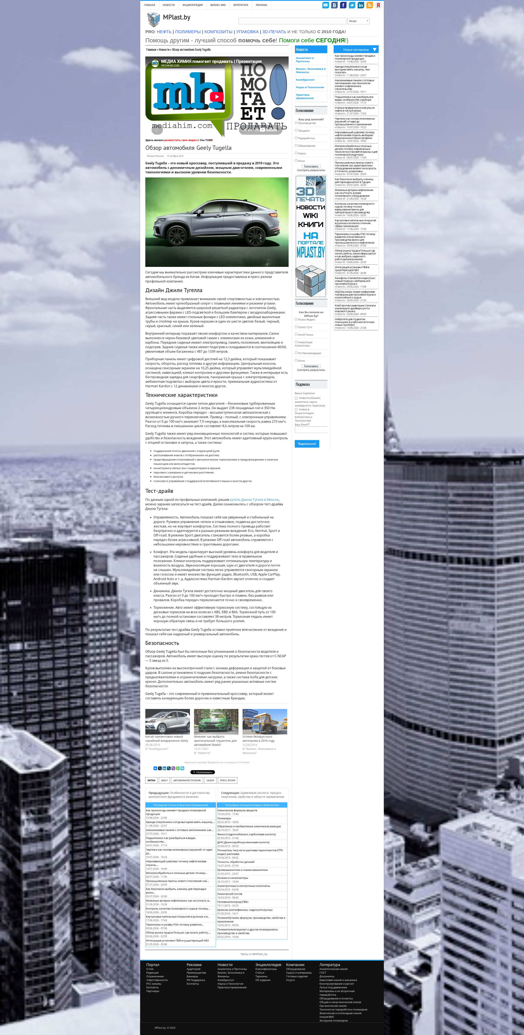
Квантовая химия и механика (338, 980)
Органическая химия (333, 1006)
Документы (327, 976)
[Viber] (173, 768)
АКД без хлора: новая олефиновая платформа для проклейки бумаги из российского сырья (355, 294)
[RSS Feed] (369, 6)
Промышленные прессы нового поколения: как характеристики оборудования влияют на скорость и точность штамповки (355, 167)
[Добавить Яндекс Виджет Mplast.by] (378, 6)
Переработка (306, 138)
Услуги (290, 980)
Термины (261, 976)
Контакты (152, 987)
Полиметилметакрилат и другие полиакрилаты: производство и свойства (247, 931)
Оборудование (295, 969)
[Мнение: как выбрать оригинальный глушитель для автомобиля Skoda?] (216, 721)
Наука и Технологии (310, 87)
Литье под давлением (333, 987)
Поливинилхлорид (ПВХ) (232, 902)
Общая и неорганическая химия (340, 1002)
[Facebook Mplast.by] (343, 6)
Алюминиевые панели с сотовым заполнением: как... (179, 830)
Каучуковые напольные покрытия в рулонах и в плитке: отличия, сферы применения (355, 223)
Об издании (262, 980)
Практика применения (305, 96)
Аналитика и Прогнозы (305, 59)
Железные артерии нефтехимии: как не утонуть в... (178, 900)
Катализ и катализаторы (232, 878)
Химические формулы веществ (237, 810)
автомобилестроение (187, 780)
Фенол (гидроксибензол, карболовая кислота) (246, 834)
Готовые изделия (297, 976)
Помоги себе (312, 40)
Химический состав (229, 894)
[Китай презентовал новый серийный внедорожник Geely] (167, 721)
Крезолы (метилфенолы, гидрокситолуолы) (244, 910)
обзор (210, 780)
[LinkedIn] (164, 768)
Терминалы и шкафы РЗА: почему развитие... (174, 924)
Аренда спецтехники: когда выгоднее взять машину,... (180, 822)
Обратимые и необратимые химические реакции (249, 826)
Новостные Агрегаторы (303, 343)
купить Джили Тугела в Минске (254, 499)
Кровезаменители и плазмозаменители (242, 870)
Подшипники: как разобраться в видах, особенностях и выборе (354, 98)
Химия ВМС (327, 1017)
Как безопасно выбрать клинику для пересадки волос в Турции (354, 180)
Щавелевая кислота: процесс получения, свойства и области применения (252, 795)
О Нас (150, 969)
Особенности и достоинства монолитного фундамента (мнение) (179, 795)
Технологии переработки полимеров (343, 1009)
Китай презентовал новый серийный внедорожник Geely (166, 739)
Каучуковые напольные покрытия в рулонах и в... (177, 916)
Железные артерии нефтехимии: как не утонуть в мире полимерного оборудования (354, 193)
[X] (160, 768)
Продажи (304, 130)
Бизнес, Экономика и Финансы (311, 70)
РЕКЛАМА (261, 5)
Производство (307, 123)
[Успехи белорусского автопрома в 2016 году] (265, 721)
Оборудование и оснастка (336, 998)
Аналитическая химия (334, 969)
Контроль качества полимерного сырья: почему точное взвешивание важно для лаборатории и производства (355, 208)
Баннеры (192, 976)
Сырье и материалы (299, 972)
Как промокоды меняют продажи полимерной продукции (355, 57)
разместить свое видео (180, 140)
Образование (306, 146)
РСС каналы (153, 983)
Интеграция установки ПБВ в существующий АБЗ (177, 940)
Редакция (152, 972)
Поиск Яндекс (306, 319)
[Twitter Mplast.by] (352, 6)
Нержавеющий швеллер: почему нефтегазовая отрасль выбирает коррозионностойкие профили (355, 135)
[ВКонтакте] (155, 768)
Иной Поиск (305, 334)
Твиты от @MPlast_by (254, 954)
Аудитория (193, 969)
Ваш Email (302, 424)
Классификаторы (266, 969)
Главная (151, 49)
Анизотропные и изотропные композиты (243, 886)
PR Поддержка (196, 980)
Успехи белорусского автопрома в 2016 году (258, 739)
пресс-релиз (227, 780)
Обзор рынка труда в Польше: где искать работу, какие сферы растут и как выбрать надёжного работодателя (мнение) (355, 255)
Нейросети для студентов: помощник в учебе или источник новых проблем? (354, 322)
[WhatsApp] (178, 768)
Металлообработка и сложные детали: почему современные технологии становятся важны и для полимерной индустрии (356, 150)
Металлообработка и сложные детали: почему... (176, 873)
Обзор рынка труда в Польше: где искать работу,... (178, 932)
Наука (302, 153)
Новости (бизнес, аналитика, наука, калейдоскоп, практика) (310, 401)
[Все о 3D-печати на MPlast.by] (311, 235)
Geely (164, 780)
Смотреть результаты (311, 170)
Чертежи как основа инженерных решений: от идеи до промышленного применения (355, 121)
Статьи (259, 972)
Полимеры (224, 818)
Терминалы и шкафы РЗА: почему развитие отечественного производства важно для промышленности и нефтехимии (355, 238)
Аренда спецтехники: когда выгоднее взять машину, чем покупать (352, 69)
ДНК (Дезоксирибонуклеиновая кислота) (243, 842)
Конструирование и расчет (337, 983)
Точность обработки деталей (235, 862)
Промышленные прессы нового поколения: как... (177, 881)
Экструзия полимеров (334, 1020)
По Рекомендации (309, 353)
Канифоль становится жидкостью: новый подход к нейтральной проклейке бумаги (355, 281)
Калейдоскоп (305, 79)
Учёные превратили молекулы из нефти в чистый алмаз (355, 109)
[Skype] (182, 768)
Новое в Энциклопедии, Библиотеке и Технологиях (304, 415)
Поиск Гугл (305, 327)
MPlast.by (176, 17)
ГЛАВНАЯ (149, 5)
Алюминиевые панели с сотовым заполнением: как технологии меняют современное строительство (354, 84)
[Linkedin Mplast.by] (361, 6)
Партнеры (152, 991)
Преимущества (196, 972)
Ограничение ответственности (157, 978)
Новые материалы (356, 49)
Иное (301, 161)
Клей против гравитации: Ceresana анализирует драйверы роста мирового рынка (355, 308)
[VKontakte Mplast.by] (334, 6)
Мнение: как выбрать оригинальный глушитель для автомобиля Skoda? (215, 741)
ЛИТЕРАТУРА (240, 5)
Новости (169, 5)
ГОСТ (323, 972)
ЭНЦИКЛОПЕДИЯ (192, 5)
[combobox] (358, 21)
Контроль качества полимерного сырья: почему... (178, 908)
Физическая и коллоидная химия (340, 1013)
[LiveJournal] (169, 768)
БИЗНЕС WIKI (218, 5)
